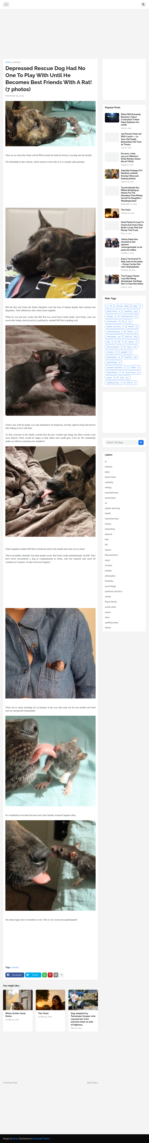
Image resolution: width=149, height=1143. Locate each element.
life (121, 342)
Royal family (114, 372)
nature (132, 342)
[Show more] (61, 974)
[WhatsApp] (44, 974)
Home (8, 62)
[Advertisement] (74, 33)
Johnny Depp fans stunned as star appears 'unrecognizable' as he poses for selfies (131, 244)
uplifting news (115, 383)
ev (128, 321)
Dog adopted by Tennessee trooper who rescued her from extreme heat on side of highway (83, 1019)
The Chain (43, 1013)
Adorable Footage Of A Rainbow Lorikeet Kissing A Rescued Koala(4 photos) (131, 174)
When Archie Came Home (15, 1015)
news (131, 347)
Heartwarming (115, 331)
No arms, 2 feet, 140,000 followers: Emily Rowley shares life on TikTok (131, 157)
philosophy (113, 357)
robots (134, 367)
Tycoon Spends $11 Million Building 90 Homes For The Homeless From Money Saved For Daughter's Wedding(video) (132, 194)
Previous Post (10, 1083)
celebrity (131, 311)
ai (109, 306)
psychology (113, 362)
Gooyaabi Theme (41, 1138)
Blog (15, 1138)
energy (112, 316)
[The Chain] (50, 1000)
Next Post (92, 1083)
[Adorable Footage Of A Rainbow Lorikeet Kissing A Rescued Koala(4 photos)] (112, 174)
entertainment (129, 316)
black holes (113, 311)
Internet (131, 337)
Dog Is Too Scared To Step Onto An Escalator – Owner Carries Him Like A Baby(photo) (132, 263)
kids (110, 342)
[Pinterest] (50, 974)
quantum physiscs (116, 367)
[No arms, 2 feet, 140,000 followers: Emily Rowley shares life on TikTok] (112, 157)
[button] (143, 4)
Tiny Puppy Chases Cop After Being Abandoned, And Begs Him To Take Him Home (132, 280)
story (124, 377)
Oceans (112, 352)
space (111, 377)
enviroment (114, 321)
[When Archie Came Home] (18, 1000)
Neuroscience (115, 347)
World (131, 383)
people (126, 352)
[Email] (55, 974)
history (132, 331)
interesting (114, 337)
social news (132, 372)
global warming (115, 326)
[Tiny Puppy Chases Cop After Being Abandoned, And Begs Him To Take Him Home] (112, 279)
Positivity (130, 357)
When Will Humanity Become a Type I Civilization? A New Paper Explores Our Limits (131, 119)
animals (17, 62)
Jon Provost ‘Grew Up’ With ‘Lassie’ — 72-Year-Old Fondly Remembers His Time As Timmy (131, 139)
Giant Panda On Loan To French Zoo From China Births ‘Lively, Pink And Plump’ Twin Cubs (132, 226)
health (133, 326)
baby (137, 306)
